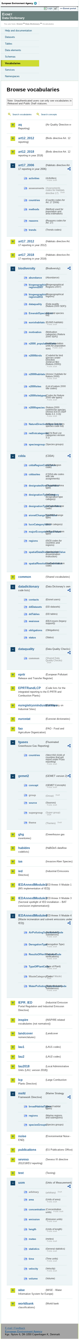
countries (34, 200)
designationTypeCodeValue (37, 506)
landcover (25, 1033)
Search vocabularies (22, 114)
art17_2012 (26, 241)
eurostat (24, 718)
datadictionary (28, 586)
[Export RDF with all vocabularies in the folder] (69, 169)
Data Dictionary (32, 24)
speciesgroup (37, 444)
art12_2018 (26, 151)
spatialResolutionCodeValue (37, 563)
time (31, 1258)
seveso (23, 1159)
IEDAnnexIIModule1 (31, 884)
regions (33, 540)
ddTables (34, 614)
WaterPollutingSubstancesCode (37, 986)
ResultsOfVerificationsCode (37, 954)
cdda (22, 456)
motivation (35, 332)
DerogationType (37, 944)
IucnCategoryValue (37, 524)
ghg (21, 834)
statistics (34, 1248)
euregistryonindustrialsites (31, 705)
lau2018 (24, 1066)
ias (20, 861)
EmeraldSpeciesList (37, 313)
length (32, 1229)
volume (33, 1278)
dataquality (35, 304)
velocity (33, 1268)
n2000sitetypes (37, 395)
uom (21, 1182)
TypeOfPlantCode (37, 966)
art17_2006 (26, 165)
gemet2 (23, 776)
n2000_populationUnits (37, 343)
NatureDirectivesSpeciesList (37, 424)
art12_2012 (26, 138)
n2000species (37, 407)
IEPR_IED (25, 1002)
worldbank (26, 1303)
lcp (20, 1079)
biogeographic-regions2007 (37, 286)
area (31, 1199)
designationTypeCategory (37, 494)
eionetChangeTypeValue (37, 515)
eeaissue (34, 621)
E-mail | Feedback (15, 1328)
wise (21, 1290)
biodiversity (26, 268)
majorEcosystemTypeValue (37, 531)
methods (34, 209)
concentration (37, 1209)
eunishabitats (37, 322)
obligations (35, 630)
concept (33, 785)
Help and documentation (18, 30)
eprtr (21, 674)
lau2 (21, 1056)
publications (27, 1149)
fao (20, 728)
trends (32, 229)
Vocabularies (12, 63)
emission (34, 1219)
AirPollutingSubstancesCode (37, 932)
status (32, 637)
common (24, 576)
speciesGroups (37, 1124)
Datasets (10, 37)
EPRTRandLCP (29, 688)
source (33, 802)
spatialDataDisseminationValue (37, 552)
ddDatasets (35, 606)
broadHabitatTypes (37, 1106)
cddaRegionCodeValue (37, 465)
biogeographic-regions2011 (37, 295)
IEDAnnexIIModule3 (31, 898)
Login (49, 8)
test (21, 1173)
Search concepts (49, 114)
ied (20, 871)
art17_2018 (26, 254)
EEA (20, 3)
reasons (33, 220)
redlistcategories (37, 433)
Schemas (10, 56)
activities (34, 178)
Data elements (13, 50)
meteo (32, 1239)
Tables (8, 43)
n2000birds (35, 355)
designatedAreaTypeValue (37, 485)
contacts (34, 599)
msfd (22, 1093)
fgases (23, 742)
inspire (23, 1019)
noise (22, 1136)
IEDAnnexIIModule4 (31, 915)
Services (10, 69)
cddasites (34, 474)
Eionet (20, 24)
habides (24, 848)
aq (20, 124)
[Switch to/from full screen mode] (56, 8)
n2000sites (35, 386)
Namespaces (12, 76)
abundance (35, 277)
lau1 (21, 1047)
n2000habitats (37, 374)
